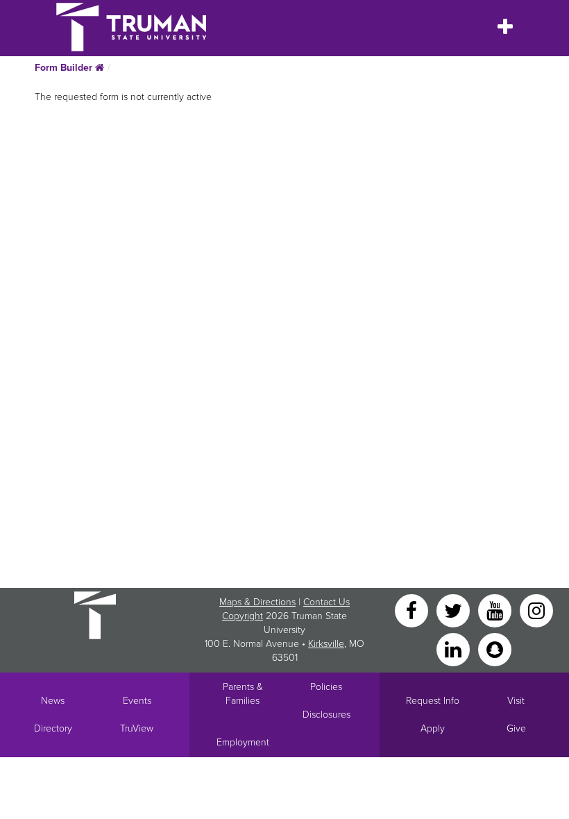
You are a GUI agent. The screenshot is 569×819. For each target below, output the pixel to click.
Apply (433, 728)
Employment (242, 742)
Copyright (242, 616)
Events (137, 701)
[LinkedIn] (454, 649)
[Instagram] (536, 610)
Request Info (432, 701)
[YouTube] (496, 610)
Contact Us (326, 602)
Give (516, 728)
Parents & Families (243, 694)
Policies (326, 687)
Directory (53, 728)
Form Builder (65, 68)
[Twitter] (454, 610)
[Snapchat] (494, 649)
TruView (136, 728)
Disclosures (326, 714)
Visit (516, 701)
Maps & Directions (257, 602)
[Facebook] (413, 610)
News (53, 701)
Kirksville (326, 644)
